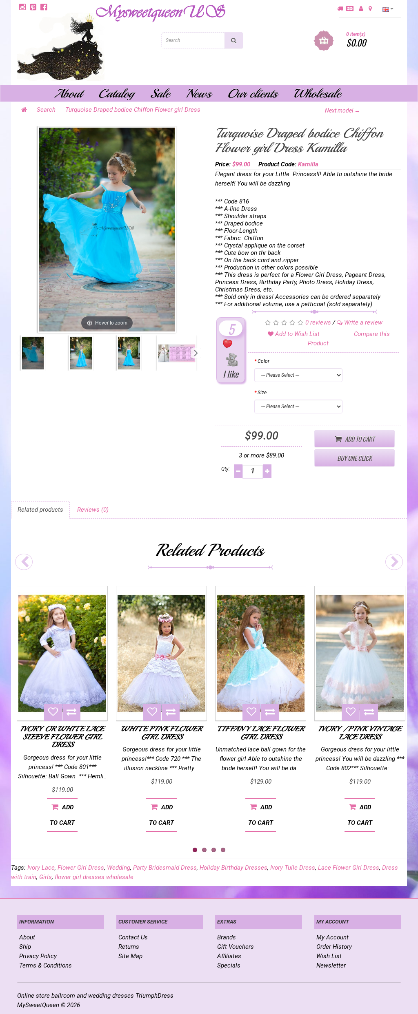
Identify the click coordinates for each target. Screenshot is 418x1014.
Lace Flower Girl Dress (348, 867)
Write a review (362, 322)
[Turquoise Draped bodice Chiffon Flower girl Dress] (33, 353)
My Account (332, 937)
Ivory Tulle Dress (292, 867)
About (27, 937)
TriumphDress (154, 995)
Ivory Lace (41, 867)
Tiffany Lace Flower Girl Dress (260, 732)
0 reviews (318, 322)
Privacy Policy (38, 956)
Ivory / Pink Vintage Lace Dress (359, 732)
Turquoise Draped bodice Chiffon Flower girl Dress (132, 109)
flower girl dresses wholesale (94, 877)
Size (262, 392)
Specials (228, 965)
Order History (334, 946)
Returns (128, 946)
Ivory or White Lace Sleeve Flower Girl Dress (62, 736)
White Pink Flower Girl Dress (161, 732)
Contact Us (133, 937)
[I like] (231, 352)
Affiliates (229, 956)
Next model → (342, 110)
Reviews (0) (93, 509)
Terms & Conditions (45, 965)
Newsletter (331, 965)
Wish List (329, 956)
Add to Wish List (296, 334)
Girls (45, 877)
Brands (226, 937)
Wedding (118, 867)
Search (46, 109)
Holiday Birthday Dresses (233, 867)
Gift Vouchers (235, 946)
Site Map (130, 956)
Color (263, 361)
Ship (25, 946)
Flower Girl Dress (81, 867)
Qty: (225, 469)
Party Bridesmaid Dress (165, 867)
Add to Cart (359, 438)
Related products (40, 509)
